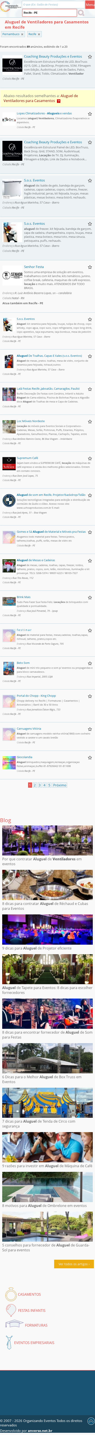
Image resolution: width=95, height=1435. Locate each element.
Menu (90, 4)
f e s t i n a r (24, 630)
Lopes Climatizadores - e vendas (44, 113)
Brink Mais (23, 597)
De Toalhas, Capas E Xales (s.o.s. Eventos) (49, 356)
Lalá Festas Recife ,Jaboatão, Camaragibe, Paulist (48, 389)
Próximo (59, 785)
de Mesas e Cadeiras (36, 560)
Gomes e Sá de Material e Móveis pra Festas (51, 532)
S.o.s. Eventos (34, 180)
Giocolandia (24, 757)
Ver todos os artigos (73, 1264)
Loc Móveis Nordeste (31, 421)
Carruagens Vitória (29, 729)
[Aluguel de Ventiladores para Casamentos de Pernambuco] (39, 34)
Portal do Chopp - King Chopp (36, 696)
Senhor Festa (34, 266)
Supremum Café (27, 458)
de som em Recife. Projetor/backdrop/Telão (51, 495)
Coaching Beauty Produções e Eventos (53, 56)
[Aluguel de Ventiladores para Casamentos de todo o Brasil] (22, 34)
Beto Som (23, 663)
